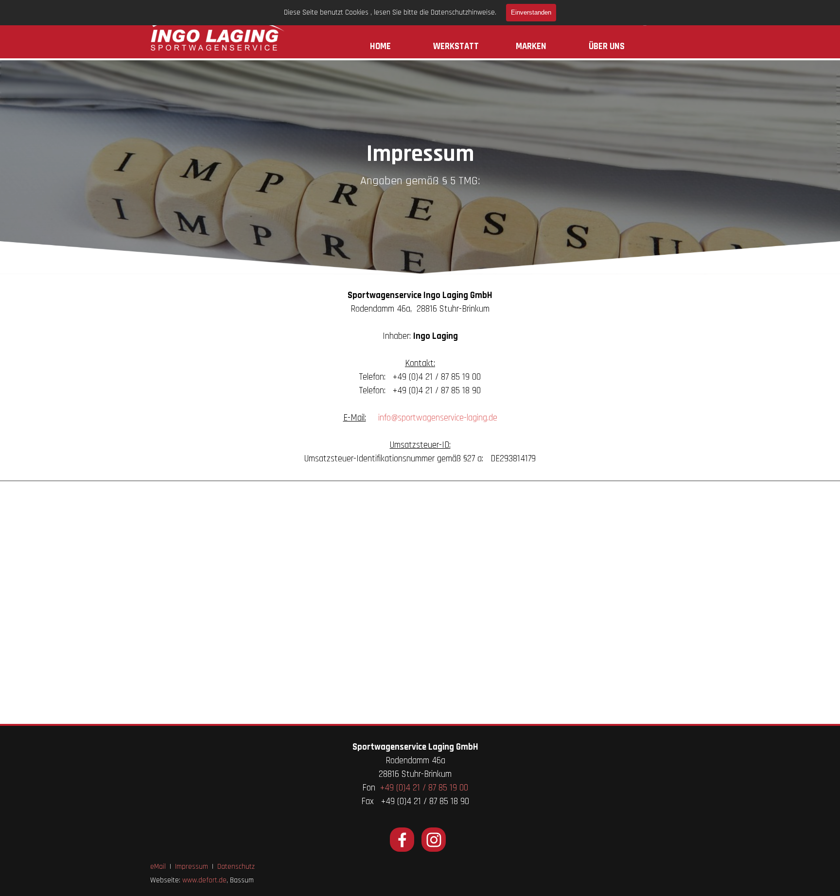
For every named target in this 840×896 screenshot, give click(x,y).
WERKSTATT (456, 46)
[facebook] (402, 839)
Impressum (191, 866)
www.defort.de (204, 880)
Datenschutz (236, 866)
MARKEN (531, 46)
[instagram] (433, 839)
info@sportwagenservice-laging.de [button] (437, 417)
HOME (380, 46)
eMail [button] (158, 866)
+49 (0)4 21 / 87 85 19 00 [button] (424, 787)
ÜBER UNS (607, 46)
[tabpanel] (420, 181)
